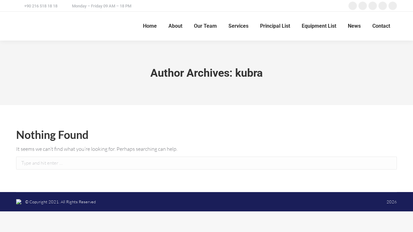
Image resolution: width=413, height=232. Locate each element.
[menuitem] (150, 26)
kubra (249, 72)
